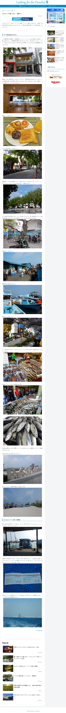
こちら (55, 71)
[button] (63, 26)
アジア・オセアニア (7, 10)
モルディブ (15, 10)
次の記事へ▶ (39, 630)
